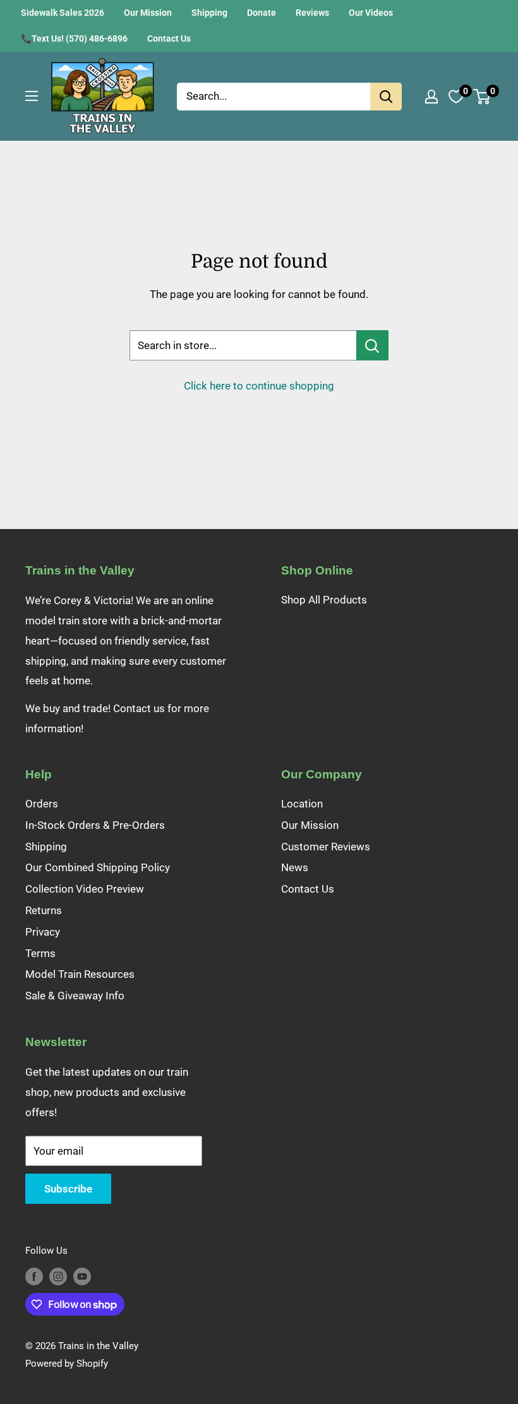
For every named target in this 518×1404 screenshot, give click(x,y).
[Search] (386, 96)
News (294, 867)
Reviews (312, 13)
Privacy (42, 931)
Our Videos (371, 13)
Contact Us (169, 38)
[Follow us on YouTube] (82, 1276)
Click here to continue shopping (259, 385)
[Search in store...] (372, 345)
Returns (43, 910)
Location (302, 803)
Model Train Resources (80, 974)
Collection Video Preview (84, 889)
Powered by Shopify (66, 1363)
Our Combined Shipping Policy (97, 867)
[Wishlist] (456, 97)
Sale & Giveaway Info (74, 995)
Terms (40, 953)
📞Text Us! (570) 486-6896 (74, 38)
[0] (482, 96)
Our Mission (148, 13)
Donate (261, 13)
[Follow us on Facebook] (34, 1276)
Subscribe (68, 1188)
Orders (41, 803)
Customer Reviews (325, 846)
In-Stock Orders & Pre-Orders (95, 825)
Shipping (209, 13)
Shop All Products (324, 599)
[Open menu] (31, 96)
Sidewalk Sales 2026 (62, 13)
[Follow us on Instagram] (58, 1276)
